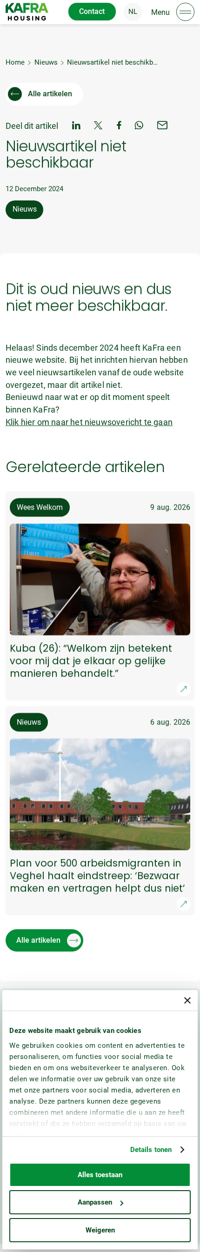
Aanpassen (95, 1202)
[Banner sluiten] (187, 1000)
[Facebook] (119, 126)
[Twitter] (98, 126)
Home (15, 62)
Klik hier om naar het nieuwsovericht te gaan (89, 422)
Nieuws (46, 62)
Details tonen (151, 1149)
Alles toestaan (100, 1175)
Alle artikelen (50, 93)
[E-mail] (162, 126)
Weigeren (100, 1230)
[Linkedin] (76, 126)
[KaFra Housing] (27, 11)
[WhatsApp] (139, 126)
